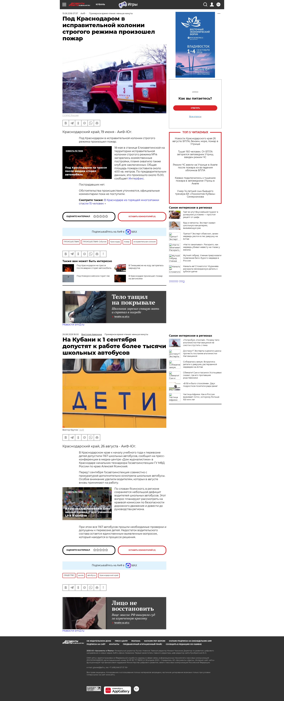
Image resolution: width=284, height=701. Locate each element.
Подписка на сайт (96, 644)
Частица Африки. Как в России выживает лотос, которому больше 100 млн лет (201, 397)
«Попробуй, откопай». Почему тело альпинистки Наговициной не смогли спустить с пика (201, 342)
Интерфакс (136, 178)
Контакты (114, 644)
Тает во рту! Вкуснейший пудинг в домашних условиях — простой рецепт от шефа (200, 214)
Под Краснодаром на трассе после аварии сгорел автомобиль (94, 266)
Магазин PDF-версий (154, 641)
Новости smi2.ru (73, 324)
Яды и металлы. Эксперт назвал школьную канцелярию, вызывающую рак (199, 225)
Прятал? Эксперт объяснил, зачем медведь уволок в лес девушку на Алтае (200, 236)
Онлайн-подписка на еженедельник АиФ (190, 641)
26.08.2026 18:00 (70, 334)
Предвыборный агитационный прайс (142, 644)
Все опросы (195, 117)
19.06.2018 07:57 (70, 13)
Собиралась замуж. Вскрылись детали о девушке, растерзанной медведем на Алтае (200, 364)
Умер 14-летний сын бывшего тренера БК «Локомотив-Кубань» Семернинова (195, 194)
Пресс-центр (121, 641)
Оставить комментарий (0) (142, 216)
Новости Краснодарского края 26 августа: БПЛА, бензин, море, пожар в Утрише (195, 141)
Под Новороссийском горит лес (93, 276)
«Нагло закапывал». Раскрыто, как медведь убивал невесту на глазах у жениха (201, 247)
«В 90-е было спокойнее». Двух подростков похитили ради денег (200, 384)
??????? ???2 (177, 281)
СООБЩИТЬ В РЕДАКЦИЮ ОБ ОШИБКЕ (184, 644)
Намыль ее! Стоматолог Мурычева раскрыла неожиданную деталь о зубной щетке (200, 269)
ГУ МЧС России (70, 115)
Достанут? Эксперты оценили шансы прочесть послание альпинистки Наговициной (202, 353)
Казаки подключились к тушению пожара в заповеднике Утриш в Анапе (195, 181)
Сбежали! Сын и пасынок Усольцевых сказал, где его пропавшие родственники (202, 375)
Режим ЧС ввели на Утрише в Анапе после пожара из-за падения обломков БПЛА (195, 167)
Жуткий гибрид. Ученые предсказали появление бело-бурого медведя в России (202, 258)
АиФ (81, 430)
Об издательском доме (99, 641)
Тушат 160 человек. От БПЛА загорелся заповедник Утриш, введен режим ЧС (195, 154)
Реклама (135, 641)
